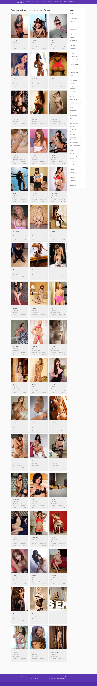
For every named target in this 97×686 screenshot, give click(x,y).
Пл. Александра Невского (76, 121)
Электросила (73, 185)
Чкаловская (72, 183)
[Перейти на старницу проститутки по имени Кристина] (38, 523)
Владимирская (73, 29)
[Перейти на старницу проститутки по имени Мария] (38, 293)
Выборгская (72, 34)
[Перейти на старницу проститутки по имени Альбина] (19, 332)
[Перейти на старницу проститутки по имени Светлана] (19, 485)
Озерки (71, 107)
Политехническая (74, 131)
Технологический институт (76, 166)
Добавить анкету (69, 1)
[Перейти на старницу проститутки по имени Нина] (19, 370)
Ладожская (72, 69)
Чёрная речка (73, 177)
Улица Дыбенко (73, 172)
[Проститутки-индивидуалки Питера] (18, 3)
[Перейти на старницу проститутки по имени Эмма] (58, 217)
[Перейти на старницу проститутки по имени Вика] (19, 179)
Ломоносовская (73, 80)
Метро (37, 1)
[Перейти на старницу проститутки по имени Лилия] (38, 179)
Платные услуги (33, 676)
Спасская (72, 158)
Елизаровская (73, 51)
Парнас (71, 113)
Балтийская (72, 21)
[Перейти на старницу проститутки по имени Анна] (38, 637)
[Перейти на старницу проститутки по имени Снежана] (19, 141)
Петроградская (73, 115)
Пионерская (72, 118)
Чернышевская (73, 180)
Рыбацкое (72, 150)
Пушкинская (72, 148)
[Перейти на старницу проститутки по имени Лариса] (58, 408)
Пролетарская (73, 137)
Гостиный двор (73, 40)
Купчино (72, 67)
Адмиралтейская (74, 16)
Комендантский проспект (75, 61)
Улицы (42, 676)
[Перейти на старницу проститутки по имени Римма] (58, 446)
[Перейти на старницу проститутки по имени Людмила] (38, 26)
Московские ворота (74, 91)
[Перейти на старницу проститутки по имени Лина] (58, 26)
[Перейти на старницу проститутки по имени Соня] (19, 408)
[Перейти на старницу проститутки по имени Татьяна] (58, 102)
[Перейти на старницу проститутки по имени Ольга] (19, 561)
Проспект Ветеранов (74, 142)
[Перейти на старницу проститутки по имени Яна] (38, 217)
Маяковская (72, 83)
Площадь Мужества (74, 129)
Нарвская (72, 94)
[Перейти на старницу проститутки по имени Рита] (58, 255)
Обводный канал (74, 102)
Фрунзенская (73, 174)
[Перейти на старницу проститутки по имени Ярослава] (58, 179)
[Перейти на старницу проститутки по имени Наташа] (19, 102)
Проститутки (30, 1)
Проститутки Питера (34, 678)
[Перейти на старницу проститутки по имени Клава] (19, 26)
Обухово (72, 104)
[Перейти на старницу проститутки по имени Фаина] (19, 446)
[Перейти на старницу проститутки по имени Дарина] (58, 561)
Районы (44, 1)
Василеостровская (74, 26)
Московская (72, 88)
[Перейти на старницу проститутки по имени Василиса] (19, 217)
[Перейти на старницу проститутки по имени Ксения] (38, 561)
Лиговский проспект (74, 77)
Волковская (72, 32)
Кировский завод (74, 59)
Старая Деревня (73, 164)
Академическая (73, 18)
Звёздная (72, 53)
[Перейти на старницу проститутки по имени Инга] (58, 293)
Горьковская (72, 37)
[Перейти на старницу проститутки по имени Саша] (58, 523)
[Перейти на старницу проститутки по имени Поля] (58, 141)
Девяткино (72, 45)
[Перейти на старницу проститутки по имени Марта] (38, 141)
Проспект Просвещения (75, 145)
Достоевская (73, 48)
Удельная (72, 169)
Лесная (71, 75)
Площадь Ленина (74, 126)
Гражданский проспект (75, 42)
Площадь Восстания (74, 123)
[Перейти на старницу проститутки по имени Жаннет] (19, 599)
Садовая (72, 153)
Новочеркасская (73, 99)
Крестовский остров (74, 64)
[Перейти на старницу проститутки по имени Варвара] (38, 255)
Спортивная (72, 161)
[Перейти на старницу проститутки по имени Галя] (58, 64)
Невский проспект (74, 96)
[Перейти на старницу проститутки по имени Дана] (38, 485)
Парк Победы (73, 110)
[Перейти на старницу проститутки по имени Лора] (38, 102)
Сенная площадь (74, 156)
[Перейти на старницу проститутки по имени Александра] (58, 637)
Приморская (72, 134)
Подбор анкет (58, 1)
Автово (71, 13)
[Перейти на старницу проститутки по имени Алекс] (38, 446)
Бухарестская (73, 24)
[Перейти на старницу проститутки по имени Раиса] (58, 332)
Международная (73, 86)
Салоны (50, 1)
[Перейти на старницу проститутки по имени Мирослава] (38, 64)
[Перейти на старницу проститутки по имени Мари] (19, 64)
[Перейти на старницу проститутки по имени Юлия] (19, 255)
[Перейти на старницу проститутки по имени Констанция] (38, 332)
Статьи (38, 676)
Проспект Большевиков (75, 139)
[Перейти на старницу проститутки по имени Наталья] (19, 637)
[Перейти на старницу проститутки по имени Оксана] (19, 293)
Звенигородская (73, 56)
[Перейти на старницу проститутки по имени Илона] (58, 370)
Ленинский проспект (74, 72)
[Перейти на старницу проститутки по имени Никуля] (19, 523)
